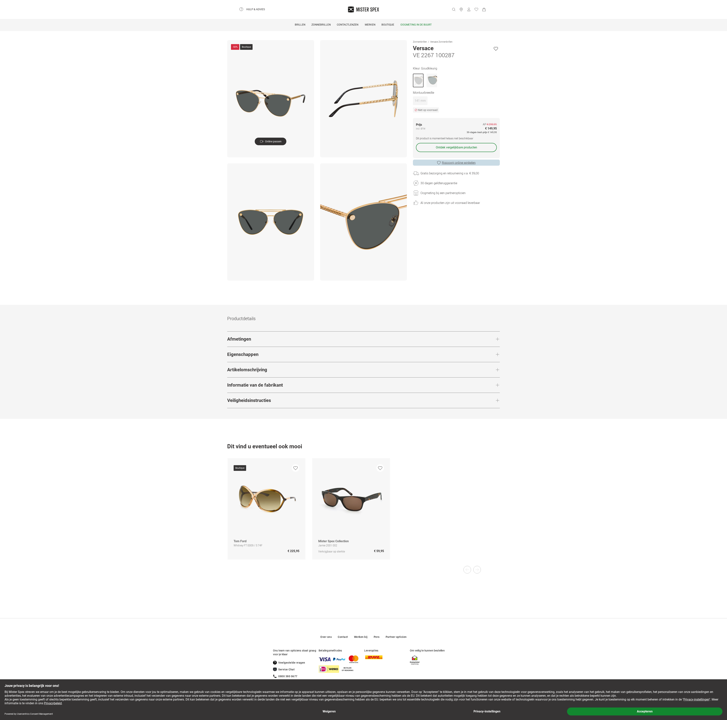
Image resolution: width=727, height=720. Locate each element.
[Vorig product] (467, 569)
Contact (343, 636)
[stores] (461, 9)
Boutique (387, 24)
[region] (363, 513)
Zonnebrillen (321, 24)
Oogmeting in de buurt (416, 24)
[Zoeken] (453, 9)
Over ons (326, 636)
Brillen (300, 24)
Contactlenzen (347, 24)
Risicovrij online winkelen (459, 163)
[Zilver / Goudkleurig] (432, 80)
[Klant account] (469, 9)
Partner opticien (396, 636)
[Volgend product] (477, 569)
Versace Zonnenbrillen (441, 41)
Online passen (273, 141)
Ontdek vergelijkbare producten (456, 147)
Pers (377, 636)
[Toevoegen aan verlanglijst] (496, 48)
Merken (370, 24)
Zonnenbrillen (420, 41)
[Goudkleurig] (418, 80)
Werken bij (361, 636)
